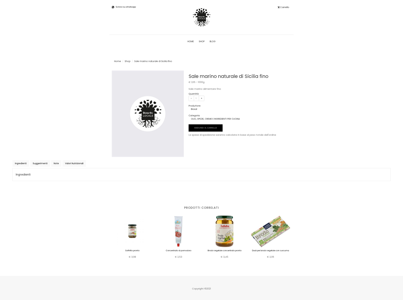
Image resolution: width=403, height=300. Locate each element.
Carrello (284, 7)
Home (190, 41)
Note (56, 163)
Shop (202, 41)
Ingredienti (21, 163)
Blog (213, 41)
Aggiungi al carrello (205, 128)
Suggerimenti (40, 163)
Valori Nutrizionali (74, 163)
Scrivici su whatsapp (126, 7)
